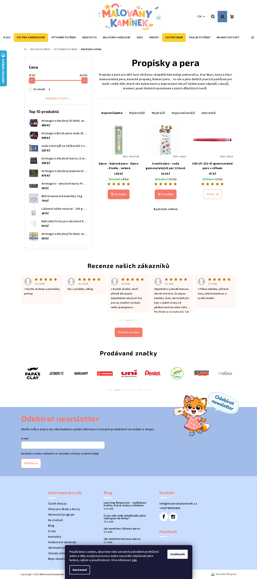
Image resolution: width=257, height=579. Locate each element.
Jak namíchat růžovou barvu (122, 528)
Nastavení (80, 570)
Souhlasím (177, 554)
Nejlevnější (137, 113)
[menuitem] (7, 37)
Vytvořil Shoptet (226, 574)
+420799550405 (169, 508)
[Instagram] (173, 516)
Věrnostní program (61, 515)
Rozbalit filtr (57, 98)
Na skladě (42, 89)
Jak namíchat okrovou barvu (122, 538)
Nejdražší (158, 113)
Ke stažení (55, 520)
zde (134, 560)
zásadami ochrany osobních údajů (79, 454)
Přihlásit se (31, 463)
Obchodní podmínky (62, 548)
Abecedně (209, 113)
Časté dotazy (57, 503)
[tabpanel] (32, 373)
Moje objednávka (60, 559)
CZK (199, 16)
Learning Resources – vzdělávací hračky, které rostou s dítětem (125, 504)
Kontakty (54, 537)
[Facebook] (163, 516)
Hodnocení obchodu (62, 542)
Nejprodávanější (183, 113)
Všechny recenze (128, 332)
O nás (52, 531)
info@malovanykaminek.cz (178, 503)
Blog (51, 526)
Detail (210, 194)
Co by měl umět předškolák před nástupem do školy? (125, 517)
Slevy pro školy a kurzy (64, 509)
